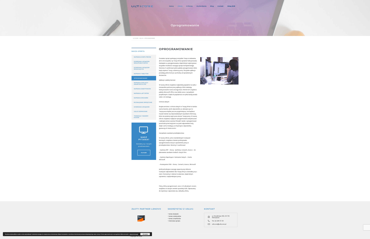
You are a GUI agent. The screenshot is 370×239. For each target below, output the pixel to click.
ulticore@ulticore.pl (219, 224)
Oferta (180, 6)
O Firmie (189, 6)
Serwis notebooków (175, 216)
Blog (212, 6)
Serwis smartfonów (175, 218)
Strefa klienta (201, 6)
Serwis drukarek (173, 214)
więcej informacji (134, 234)
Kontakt (220, 6)
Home (171, 6)
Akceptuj (145, 234)
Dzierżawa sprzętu (174, 221)
